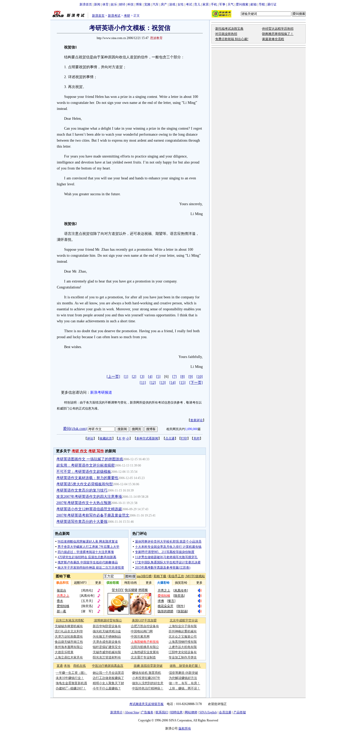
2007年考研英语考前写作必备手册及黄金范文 (92, 515)
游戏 (172, 4)
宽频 (147, 4)
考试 (189, 4)
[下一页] (196, 383)
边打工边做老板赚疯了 (108, 678)
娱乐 (114, 4)
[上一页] (113, 377)
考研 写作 (96, 451)
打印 (184, 438)
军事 (222, 4)
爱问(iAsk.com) (75, 429)
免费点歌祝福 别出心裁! (231, 39)
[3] (142, 377)
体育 (105, 4)
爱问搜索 (242, 4)
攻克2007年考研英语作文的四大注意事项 (89, 497)
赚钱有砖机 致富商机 (146, 673)
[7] (174, 377)
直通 (60, 666)
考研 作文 (79, 451)
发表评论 (196, 420)
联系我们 (162, 712)
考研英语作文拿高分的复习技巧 (81, 490)
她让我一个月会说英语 (108, 673)
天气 (231, 4)
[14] (172, 383)
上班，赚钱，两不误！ (184, 688)
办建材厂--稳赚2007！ (71, 688)
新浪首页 (85, 4)
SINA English (208, 712)
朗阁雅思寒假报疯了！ (277, 34)
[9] (190, 377)
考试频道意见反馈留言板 (146, 704)
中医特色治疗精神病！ (147, 688)
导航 (262, 4)
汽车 (155, 4)
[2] (134, 377)
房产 (164, 4)
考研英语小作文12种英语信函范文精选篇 (89, 509)
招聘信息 (176, 712)
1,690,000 (191, 429)
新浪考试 (114, 15)
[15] (182, 383)
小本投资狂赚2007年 (146, 678)
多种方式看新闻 (147, 438)
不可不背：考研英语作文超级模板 (83, 472)
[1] (126, 377)
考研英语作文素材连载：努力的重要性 (87, 478)
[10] (200, 377)
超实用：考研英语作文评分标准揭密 (85, 465)
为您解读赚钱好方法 (183, 678)
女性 (180, 4)
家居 (205, 4)
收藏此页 (106, 438)
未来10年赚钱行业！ (70, 678)
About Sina (132, 712)
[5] (158, 377)
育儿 (197, 4)
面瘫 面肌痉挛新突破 (148, 666)
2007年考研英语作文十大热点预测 (83, 503)
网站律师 (191, 712)
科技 (130, 4)
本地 (67, 666)
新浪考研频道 (101, 392)
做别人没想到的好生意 (147, 683)
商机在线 (79, 666)
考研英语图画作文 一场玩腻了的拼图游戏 (89, 459)
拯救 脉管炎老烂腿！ (185, 666)
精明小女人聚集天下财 (108, 683)
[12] (153, 383)
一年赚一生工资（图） (71, 673)
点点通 (170, 438)
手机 (214, 4)
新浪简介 (116, 712)
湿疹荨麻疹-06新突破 (183, 673)
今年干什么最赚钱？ (107, 688)
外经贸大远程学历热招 (277, 28)
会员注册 (225, 712)
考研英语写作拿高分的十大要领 (81, 522)
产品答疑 (240, 712)
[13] (162, 383)
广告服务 (147, 712)
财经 (122, 4)
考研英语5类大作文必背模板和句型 (84, 484)
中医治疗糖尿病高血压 (107, 666)
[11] (143, 383)
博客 (139, 4)
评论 (90, 438)
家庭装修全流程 (273, 39)
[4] (150, 377)
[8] (182, 377)
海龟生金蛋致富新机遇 (71, 683)
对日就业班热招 (226, 34)
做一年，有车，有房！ (184, 683)
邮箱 (253, 4)
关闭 (196, 438)
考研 (127, 15)
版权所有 (185, 728)
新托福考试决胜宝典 (229, 28)
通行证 (272, 4)
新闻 (97, 4)
